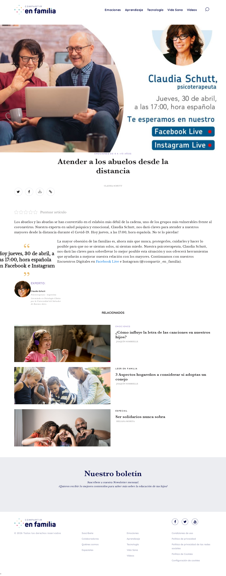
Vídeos (192, 10)
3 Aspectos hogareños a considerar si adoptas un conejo (160, 376)
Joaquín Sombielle (127, 341)
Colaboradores (90, 538)
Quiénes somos (90, 544)
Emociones (113, 10)
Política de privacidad (184, 538)
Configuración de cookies (186, 560)
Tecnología (155, 10)
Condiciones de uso (182, 533)
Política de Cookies (182, 554)
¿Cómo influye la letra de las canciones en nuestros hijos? (162, 334)
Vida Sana (175, 10)
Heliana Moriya (125, 421)
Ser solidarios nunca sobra (140, 416)
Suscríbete (87, 533)
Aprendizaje (134, 10)
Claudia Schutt (113, 186)
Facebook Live (107, 261)
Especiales (87, 550)
